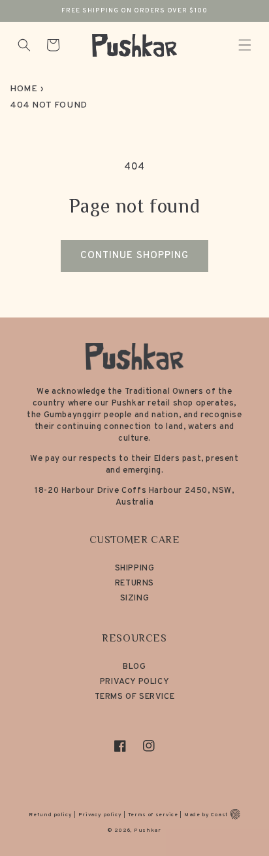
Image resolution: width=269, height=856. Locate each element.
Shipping (135, 568)
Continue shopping (134, 256)
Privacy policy (100, 815)
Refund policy (50, 815)
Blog (134, 667)
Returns (134, 583)
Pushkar (147, 830)
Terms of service (153, 815)
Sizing (135, 598)
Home (23, 89)
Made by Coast (206, 815)
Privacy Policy (134, 682)
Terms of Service (135, 697)
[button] (244, 45)
